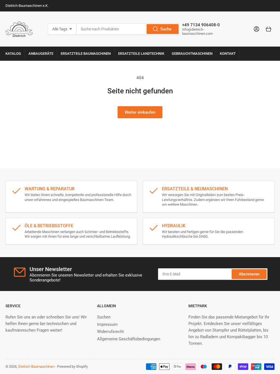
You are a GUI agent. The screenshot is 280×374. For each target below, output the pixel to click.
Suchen (103, 317)
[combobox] (127, 29)
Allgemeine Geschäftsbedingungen (128, 338)
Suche (165, 29)
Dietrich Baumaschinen (36, 366)
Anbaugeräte (40, 53)
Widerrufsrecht (110, 331)
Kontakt (228, 53)
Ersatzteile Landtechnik (141, 53)
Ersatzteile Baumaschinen (86, 53)
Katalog (13, 53)
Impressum (107, 324)
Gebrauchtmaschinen (192, 53)
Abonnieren (249, 274)
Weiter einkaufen (140, 112)
